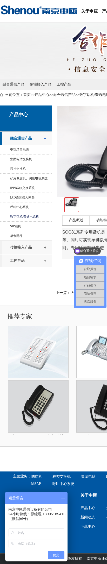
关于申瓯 (89, 11)
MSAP (36, 484)
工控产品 (64, 84)
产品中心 (42, 95)
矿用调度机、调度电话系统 (29, 178)
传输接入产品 (40, 84)
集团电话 (88, 476)
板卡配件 (16, 236)
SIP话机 (15, 226)
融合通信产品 (13, 84)
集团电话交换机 (21, 159)
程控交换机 (18, 169)
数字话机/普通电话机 (24, 216)
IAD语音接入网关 (22, 197)
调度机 (36, 476)
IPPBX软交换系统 (22, 188)
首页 (27, 95)
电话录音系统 (19, 149)
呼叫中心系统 (19, 207)
